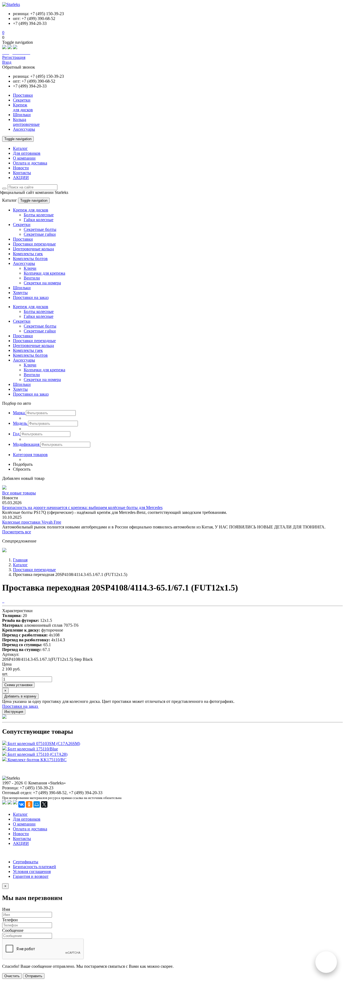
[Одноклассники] (29, 804)
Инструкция (13, 712)
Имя (6, 909)
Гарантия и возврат (31, 876)
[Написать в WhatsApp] (4, 47)
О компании (24, 158)
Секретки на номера (42, 283)
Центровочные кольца (33, 249)
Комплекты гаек (28, 253)
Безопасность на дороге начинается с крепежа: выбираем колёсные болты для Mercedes (82, 507)
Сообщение (12, 930)
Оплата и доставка (30, 163)
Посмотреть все (16, 532)
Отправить (33, 976)
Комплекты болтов (30, 258)
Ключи (30, 268)
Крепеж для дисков (30, 210)
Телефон (10, 920)
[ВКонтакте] (21, 804)
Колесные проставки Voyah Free (31, 522)
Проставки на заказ (31, 297)
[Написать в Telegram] (15, 47)
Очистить (12, 976)
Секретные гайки (40, 234)
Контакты (22, 172)
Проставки (23, 239)
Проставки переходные (34, 244)
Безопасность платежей (34, 866)
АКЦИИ (21, 177)
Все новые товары (19, 493)
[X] (44, 804)
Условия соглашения (32, 871)
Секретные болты (40, 229)
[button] (19, 412)
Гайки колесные (38, 219)
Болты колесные (39, 215)
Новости (21, 168)
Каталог (20, 148)
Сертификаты (25, 861)
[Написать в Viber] (10, 47)
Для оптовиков (26, 153)
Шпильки (22, 287)
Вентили (32, 278)
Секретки (21, 224)
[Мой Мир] (36, 804)
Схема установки (18, 685)
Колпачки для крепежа (44, 273)
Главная (20, 560)
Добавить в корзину (20, 696)
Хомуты (20, 292)
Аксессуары (24, 263)
